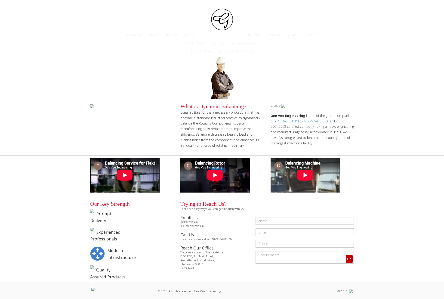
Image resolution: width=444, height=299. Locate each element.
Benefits (254, 35)
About (154, 35)
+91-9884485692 (221, 239)
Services (171, 35)
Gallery (293, 35)
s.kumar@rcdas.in (192, 226)
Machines (274, 35)
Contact (312, 35)
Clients (189, 35)
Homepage (134, 35)
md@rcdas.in (189, 222)
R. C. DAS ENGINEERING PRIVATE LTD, (301, 121)
